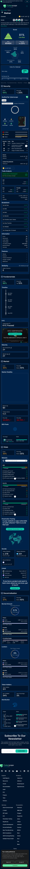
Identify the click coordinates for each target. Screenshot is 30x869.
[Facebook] (24, 771)
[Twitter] (21, 771)
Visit (27, 1)
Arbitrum (19, 824)
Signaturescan (20, 786)
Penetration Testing (7, 818)
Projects (5, 795)
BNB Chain (19, 810)
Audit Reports (6, 778)
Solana (19, 835)
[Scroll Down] (15, 479)
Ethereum (19, 807)
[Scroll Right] (26, 146)
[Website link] (14, 20)
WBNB (10, 441)
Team (4, 797)
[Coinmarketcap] (9, 771)
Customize (15, 865)
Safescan (19, 780)
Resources (5, 780)
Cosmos (19, 827)
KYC (4, 792)
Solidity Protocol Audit (8, 838)
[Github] (2, 771)
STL (5, 441)
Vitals (25, 83)
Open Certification (15, 334)
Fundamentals (12, 83)
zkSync (19, 821)
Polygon (19, 813)
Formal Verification (7, 827)
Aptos (18, 818)
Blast (18, 844)
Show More (4, 26)
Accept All (21, 862)
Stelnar (9, 10)
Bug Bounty (5, 821)
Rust (18, 838)
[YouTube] (17, 771)
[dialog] (15, 859)
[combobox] (8, 168)
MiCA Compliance (7, 833)
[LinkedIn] (13, 771)
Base (18, 833)
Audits (5, 10)
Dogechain (19, 816)
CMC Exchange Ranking (8, 835)
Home (2, 10)
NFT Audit (5, 813)
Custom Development (8, 824)
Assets (4, 783)
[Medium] (6, 771)
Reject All (8, 862)
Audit (4, 789)
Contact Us (15, 588)
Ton (18, 841)
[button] (6, 294)
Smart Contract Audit (8, 807)
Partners (5, 800)
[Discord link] (22, 20)
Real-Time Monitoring (8, 830)
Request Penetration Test (15, 529)
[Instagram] (28, 771)
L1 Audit (5, 810)
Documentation (6, 786)
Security (3, 83)
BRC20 (18, 830)
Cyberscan (19, 778)
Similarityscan (20, 783)
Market (20, 83)
